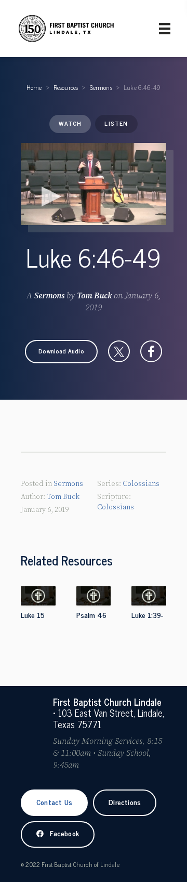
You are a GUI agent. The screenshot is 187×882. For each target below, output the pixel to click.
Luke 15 (33, 615)
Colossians (141, 484)
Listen (116, 123)
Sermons (101, 87)
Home (34, 87)
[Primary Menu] (165, 28)
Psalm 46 (91, 615)
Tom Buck (94, 296)
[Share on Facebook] (151, 351)
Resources (66, 87)
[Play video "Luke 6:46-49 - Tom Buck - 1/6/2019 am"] (93, 184)
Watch (70, 123)
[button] (61, 351)
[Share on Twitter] (119, 351)
